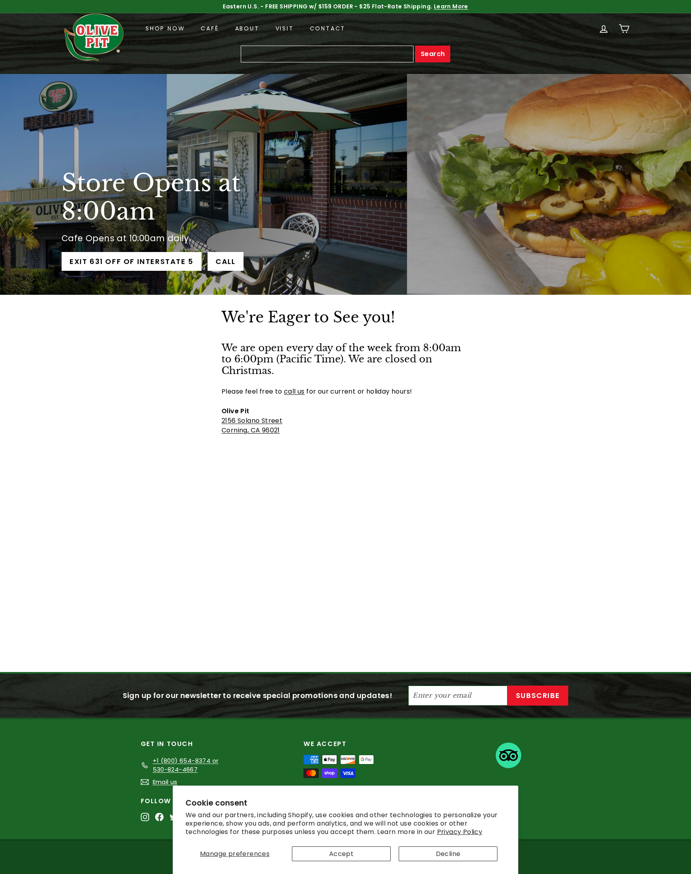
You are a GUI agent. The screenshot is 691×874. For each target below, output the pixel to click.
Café (210, 28)
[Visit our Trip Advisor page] (508, 756)
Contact (328, 28)
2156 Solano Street (252, 420)
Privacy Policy (460, 831)
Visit (285, 28)
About (247, 28)
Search (433, 53)
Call (225, 261)
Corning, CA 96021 (251, 430)
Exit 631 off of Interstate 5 (132, 261)
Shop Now (165, 28)
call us (294, 391)
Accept (341, 853)
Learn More (451, 6)
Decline (448, 853)
